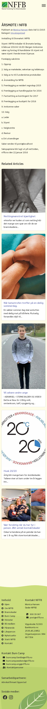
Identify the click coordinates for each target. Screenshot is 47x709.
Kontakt (9, 643)
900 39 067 (35, 614)
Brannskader (11, 612)
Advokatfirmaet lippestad (14, 682)
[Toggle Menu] (44, 5)
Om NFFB (9, 608)
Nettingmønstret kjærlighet (19, 216)
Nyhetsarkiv (10, 635)
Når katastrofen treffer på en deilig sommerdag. (23, 304)
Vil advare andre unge (16, 392)
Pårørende (9, 627)
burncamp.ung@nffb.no (17, 663)
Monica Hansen (20, 29)
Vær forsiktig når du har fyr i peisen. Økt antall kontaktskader (22, 526)
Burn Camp (10, 615)
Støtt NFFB (10, 639)
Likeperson (10, 631)
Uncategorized (18, 32)
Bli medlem (10, 623)
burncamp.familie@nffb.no (19, 657)
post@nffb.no (37, 617)
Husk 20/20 (10, 470)
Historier (9, 619)
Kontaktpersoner (15, 667)
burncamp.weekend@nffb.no (20, 660)
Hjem (7, 604)
